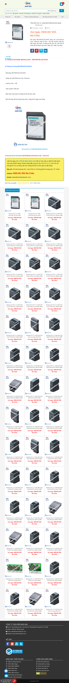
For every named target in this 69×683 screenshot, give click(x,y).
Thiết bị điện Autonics (13, 672)
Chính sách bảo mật (43, 670)
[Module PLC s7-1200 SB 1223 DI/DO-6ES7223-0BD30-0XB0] (14, 385)
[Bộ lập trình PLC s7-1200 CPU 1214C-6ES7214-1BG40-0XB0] (54, 232)
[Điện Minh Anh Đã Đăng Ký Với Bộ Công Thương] (34, 651)
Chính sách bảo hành (43, 666)
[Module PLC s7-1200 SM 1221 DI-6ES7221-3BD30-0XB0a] (14, 537)
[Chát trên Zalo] (6, 671)
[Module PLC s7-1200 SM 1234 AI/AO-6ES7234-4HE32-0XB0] (34, 415)
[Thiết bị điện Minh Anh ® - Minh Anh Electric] (33, 4)
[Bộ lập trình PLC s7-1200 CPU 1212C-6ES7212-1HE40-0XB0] (34, 263)
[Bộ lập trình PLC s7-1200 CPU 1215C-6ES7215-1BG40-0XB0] (54, 202)
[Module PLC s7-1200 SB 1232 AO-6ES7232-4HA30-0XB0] (34, 598)
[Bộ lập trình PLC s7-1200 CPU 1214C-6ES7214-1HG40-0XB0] (34, 232)
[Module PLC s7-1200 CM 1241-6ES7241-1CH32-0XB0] (34, 385)
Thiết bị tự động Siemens (14, 661)
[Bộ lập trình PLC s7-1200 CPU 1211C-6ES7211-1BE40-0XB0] (54, 293)
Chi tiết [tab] (8, 56)
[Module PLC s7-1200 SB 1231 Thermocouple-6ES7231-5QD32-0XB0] (54, 598)
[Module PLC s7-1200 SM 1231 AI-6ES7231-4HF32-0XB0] (54, 446)
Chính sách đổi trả (43, 668)
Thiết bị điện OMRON (13, 666)
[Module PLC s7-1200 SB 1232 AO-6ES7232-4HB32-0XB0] (14, 598)
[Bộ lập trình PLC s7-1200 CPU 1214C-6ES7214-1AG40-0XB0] (14, 263)
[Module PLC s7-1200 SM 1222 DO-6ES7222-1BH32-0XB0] (14, 506)
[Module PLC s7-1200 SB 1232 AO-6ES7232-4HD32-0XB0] (54, 567)
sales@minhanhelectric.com (18, 631)
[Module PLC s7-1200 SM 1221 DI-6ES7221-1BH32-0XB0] (34, 537)
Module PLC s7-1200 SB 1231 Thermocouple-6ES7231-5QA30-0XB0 (34, 337)
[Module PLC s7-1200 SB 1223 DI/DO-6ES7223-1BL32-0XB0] (34, 354)
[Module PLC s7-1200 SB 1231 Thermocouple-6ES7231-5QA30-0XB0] (34, 324)
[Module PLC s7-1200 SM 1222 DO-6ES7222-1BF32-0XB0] (34, 506)
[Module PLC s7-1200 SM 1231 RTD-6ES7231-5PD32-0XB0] (14, 446)
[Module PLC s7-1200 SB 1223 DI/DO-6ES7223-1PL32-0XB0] (54, 324)
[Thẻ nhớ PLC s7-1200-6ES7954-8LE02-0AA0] (34, 202)
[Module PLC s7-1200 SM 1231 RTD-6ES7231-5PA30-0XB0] (34, 446)
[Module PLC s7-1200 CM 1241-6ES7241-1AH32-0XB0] (54, 385)
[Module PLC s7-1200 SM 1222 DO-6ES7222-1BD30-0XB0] (54, 506)
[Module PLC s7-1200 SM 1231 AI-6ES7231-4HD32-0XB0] (14, 476)
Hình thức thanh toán (43, 661)
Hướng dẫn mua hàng (44, 664)
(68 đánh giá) (38, 25)
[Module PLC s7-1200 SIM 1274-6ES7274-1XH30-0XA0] (14, 567)
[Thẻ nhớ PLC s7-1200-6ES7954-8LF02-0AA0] (14, 202)
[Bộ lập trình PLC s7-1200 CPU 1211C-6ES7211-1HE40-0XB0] (34, 293)
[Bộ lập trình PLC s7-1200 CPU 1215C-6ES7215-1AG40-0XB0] (14, 232)
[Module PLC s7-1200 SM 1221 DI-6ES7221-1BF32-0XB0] (54, 537)
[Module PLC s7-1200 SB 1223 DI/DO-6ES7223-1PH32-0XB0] (14, 354)
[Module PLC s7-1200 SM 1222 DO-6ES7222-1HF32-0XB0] (54, 476)
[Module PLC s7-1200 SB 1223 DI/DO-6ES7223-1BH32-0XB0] (54, 354)
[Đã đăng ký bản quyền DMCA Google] (41, 673)
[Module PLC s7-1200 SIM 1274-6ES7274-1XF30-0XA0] (34, 567)
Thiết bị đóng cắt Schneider (14, 675)
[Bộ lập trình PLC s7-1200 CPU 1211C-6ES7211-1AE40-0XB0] (14, 324)
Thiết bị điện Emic (12, 670)
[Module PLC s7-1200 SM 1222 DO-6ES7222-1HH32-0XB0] (34, 476)
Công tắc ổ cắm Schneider (14, 677)
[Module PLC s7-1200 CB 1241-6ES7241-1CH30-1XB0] (14, 415)
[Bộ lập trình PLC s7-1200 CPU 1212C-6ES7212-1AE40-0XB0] (14, 293)
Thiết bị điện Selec (12, 668)
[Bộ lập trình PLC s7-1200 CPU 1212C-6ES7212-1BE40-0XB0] (54, 263)
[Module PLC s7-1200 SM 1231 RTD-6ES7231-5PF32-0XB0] (54, 415)
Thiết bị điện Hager (12, 664)
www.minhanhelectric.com (19, 633)
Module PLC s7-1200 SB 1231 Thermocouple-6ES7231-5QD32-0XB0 (54, 611)
